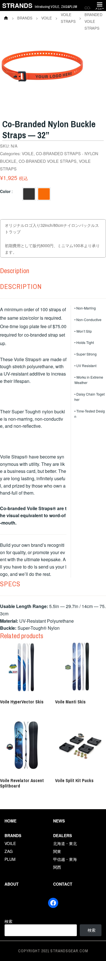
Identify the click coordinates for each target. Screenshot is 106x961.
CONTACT (62, 884)
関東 (57, 851)
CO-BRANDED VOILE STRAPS (48, 161)
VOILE (28, 153)
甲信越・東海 (65, 859)
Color (5, 191)
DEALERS (62, 835)
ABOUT (12, 884)
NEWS (59, 821)
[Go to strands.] (5, 18)
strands (17, 5)
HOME (10, 821)
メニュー (99, 8)
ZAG (9, 851)
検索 (8, 921)
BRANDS (13, 835)
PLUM (10, 859)
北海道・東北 (65, 843)
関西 (57, 867)
